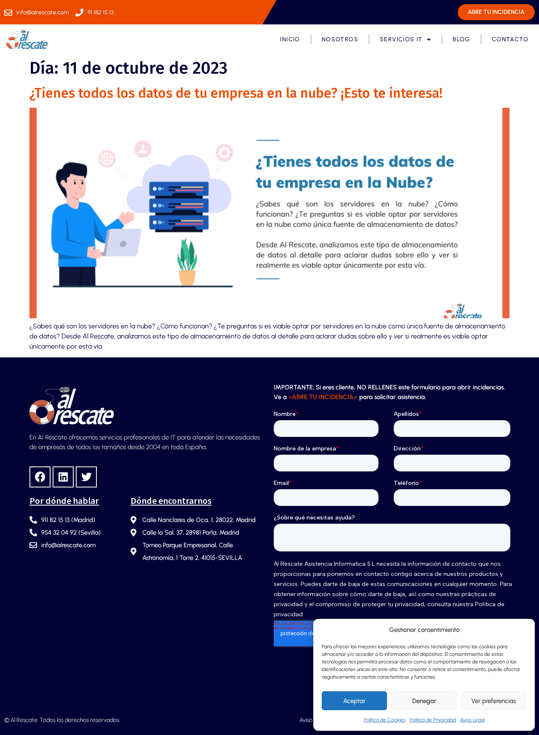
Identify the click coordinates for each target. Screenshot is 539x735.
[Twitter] (86, 476)
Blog (461, 39)
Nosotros (340, 39)
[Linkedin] (63, 476)
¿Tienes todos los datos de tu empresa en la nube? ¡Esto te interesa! (236, 93)
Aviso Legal (472, 720)
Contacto (510, 39)
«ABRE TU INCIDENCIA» (323, 397)
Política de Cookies (385, 720)
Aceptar (354, 701)
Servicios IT (401, 39)
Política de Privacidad (433, 720)
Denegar (424, 701)
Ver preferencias (493, 701)
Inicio (290, 39)
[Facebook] (40, 476)
